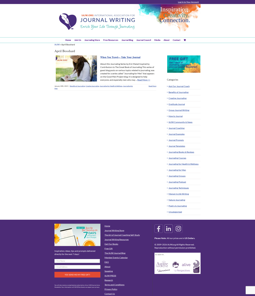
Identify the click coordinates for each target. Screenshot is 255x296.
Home (107, 226)
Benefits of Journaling (77, 86)
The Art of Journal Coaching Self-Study (122, 235)
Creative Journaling (92, 86)
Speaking (109, 271)
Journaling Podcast (177, 182)
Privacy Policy (111, 289)
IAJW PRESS (110, 275)
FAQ (107, 262)
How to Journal (176, 116)
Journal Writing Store (114, 230)
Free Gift (109, 248)
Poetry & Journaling (178, 206)
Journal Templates (177, 146)
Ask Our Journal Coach (179, 86)
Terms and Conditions (114, 284)
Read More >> (143, 80)
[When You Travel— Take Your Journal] (76, 68)
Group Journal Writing (179, 110)
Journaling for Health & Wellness (111, 86)
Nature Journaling (177, 200)
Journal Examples (177, 134)
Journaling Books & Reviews (181, 152)
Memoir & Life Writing (179, 194)
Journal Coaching (176, 128)
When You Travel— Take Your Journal (120, 57)
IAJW (57, 44)
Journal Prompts (176, 140)
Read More (152, 86)
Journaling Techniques (179, 188)
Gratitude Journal (177, 104)
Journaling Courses (177, 158)
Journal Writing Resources (117, 239)
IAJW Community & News (180, 122)
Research (109, 280)
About (107, 266)
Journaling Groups (177, 176)
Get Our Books (111, 244)
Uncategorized (175, 212)
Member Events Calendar (116, 257)
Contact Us (110, 293)
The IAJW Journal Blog (115, 253)
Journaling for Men (177, 170)
